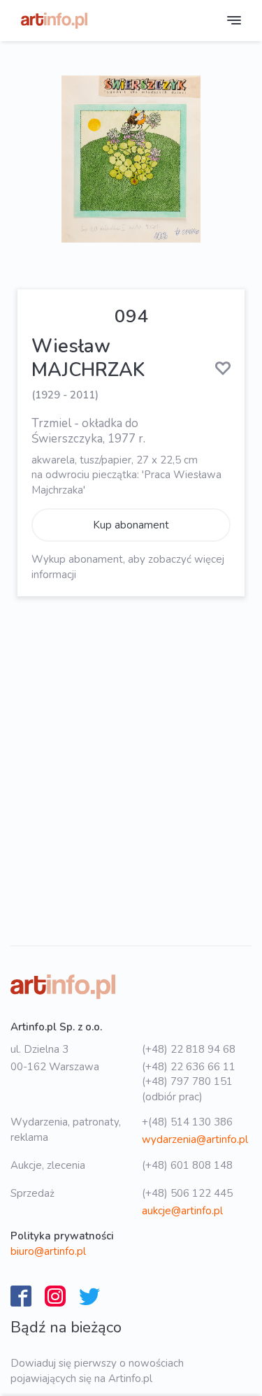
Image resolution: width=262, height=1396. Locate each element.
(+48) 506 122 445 (187, 1193)
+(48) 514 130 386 (187, 1122)
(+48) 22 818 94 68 (188, 1049)
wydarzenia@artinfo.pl (195, 1139)
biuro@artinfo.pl (48, 1251)
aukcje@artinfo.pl (182, 1211)
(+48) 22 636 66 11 (188, 1067)
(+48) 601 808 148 (187, 1165)
